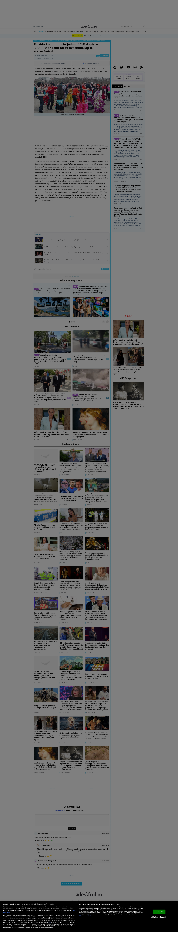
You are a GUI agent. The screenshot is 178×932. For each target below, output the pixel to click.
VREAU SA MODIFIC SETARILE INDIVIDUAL (159, 917)
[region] (89, 916)
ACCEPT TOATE (159, 911)
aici (49, 922)
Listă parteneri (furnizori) (86, 916)
